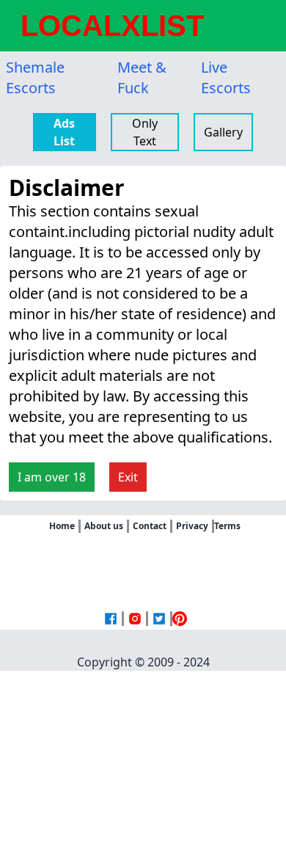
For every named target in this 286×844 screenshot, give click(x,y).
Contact (149, 526)
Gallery (223, 132)
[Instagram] (135, 618)
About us (103, 526)
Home (62, 526)
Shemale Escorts (35, 77)
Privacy (192, 526)
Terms (227, 526)
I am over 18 (52, 477)
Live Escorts (226, 77)
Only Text (145, 132)
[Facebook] (110, 618)
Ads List (64, 132)
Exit (128, 477)
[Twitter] (159, 618)
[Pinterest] (179, 618)
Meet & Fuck (141, 77)
